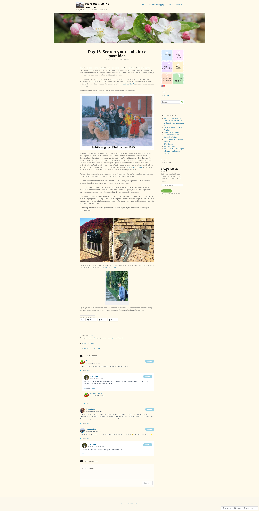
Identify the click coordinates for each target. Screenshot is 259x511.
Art (89, 338)
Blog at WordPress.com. (129, 504)
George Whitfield (169, 146)
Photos (115, 338)
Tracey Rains (90, 409)
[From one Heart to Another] (129, 28)
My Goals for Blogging (156, 5)
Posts (169, 5)
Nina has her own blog (135, 167)
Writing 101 (120, 338)
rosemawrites (91, 429)
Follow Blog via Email (169, 170)
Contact (179, 5)
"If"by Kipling (168, 144)
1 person (89, 370)
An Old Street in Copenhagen (174, 149)
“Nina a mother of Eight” (125, 84)
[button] (96, 240)
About (143, 5)
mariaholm (94, 376)
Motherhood (104, 338)
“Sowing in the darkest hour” (111, 267)
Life (96, 338)
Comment (147, 483)
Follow (166, 191)
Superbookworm (92, 361)
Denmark (92, 338)
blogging (90, 335)
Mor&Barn (167, 95)
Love (99, 338)
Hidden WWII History (171, 132)
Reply (149, 361)
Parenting (110, 338)
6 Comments (124, 59)
